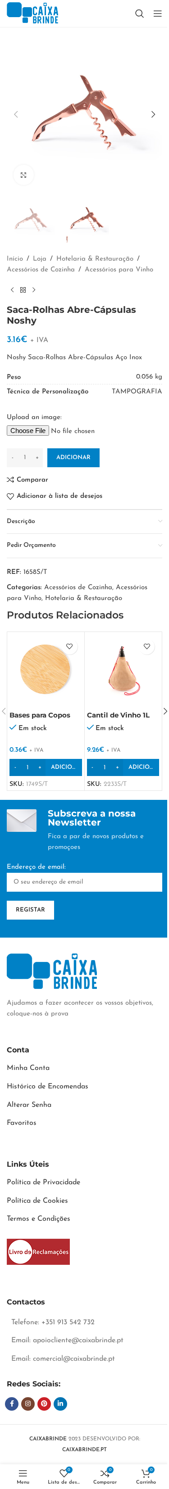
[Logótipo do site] (32, 13)
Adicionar (73, 457)
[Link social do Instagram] (28, 1404)
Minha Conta (28, 1068)
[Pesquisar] (140, 14)
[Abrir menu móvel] (158, 14)
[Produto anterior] (12, 289)
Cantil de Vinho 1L (118, 715)
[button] (16, 114)
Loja (39, 259)
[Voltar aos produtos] (23, 289)
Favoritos (22, 1123)
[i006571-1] (38, 1252)
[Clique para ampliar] (24, 175)
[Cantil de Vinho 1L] (123, 670)
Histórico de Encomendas (47, 1086)
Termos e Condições (38, 1219)
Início (15, 259)
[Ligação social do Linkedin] (60, 1404)
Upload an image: (34, 417)
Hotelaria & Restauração (94, 259)
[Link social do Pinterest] (44, 1404)
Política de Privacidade (43, 1182)
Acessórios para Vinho (119, 269)
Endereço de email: (36, 867)
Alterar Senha (29, 1105)
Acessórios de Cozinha (41, 269)
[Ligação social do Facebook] (11, 1404)
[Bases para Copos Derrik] (45, 670)
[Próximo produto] (33, 289)
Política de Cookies (37, 1201)
